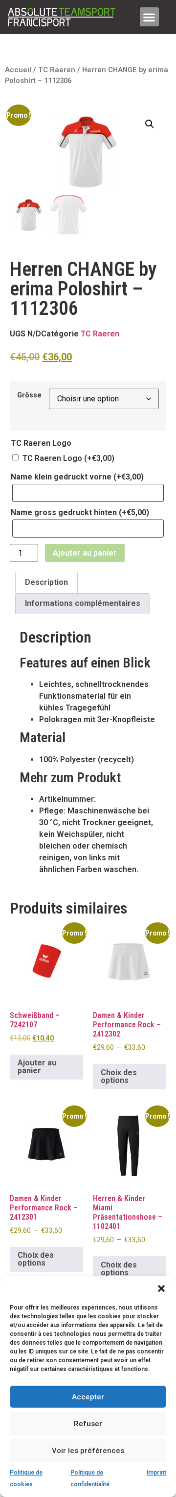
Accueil (18, 69)
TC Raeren (56, 69)
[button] (161, 1288)
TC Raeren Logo (68, 458)
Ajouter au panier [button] (37, 1066)
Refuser (88, 1423)
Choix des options (119, 1076)
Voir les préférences (88, 1450)
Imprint (156, 1472)
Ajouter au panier (85, 553)
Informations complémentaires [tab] (82, 603)
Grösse (29, 395)
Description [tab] (46, 582)
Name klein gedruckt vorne (77, 477)
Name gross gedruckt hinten (80, 513)
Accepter (88, 1397)
